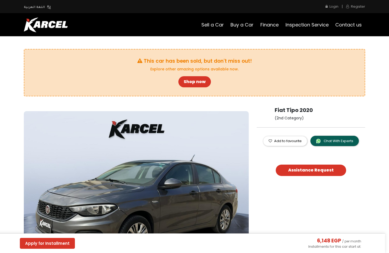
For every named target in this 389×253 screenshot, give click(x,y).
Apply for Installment (47, 243)
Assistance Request (311, 170)
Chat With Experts (338, 140)
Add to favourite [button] (288, 140)
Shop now (195, 82)
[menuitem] (212, 24)
